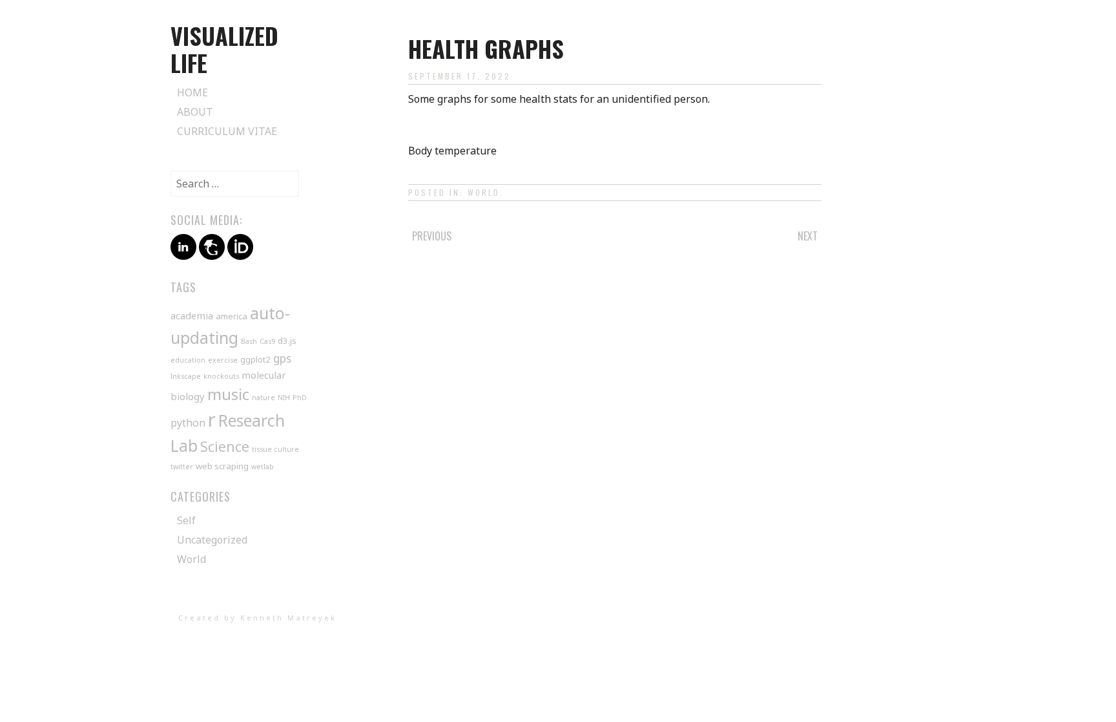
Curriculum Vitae (227, 131)
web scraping (222, 466)
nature (263, 397)
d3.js (287, 340)
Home (192, 92)
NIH (284, 397)
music (228, 394)
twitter (181, 466)
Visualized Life (224, 49)
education (187, 360)
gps (282, 358)
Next (808, 236)
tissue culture (275, 449)
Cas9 (267, 341)
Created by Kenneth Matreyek (257, 617)
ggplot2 (255, 359)
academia (191, 315)
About (195, 112)
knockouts (221, 376)
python (187, 423)
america (231, 316)
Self (186, 520)
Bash (249, 341)
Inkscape (185, 376)
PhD (300, 397)
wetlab (262, 466)
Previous (431, 236)
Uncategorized (212, 540)
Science (224, 447)
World (484, 192)
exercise (223, 360)
